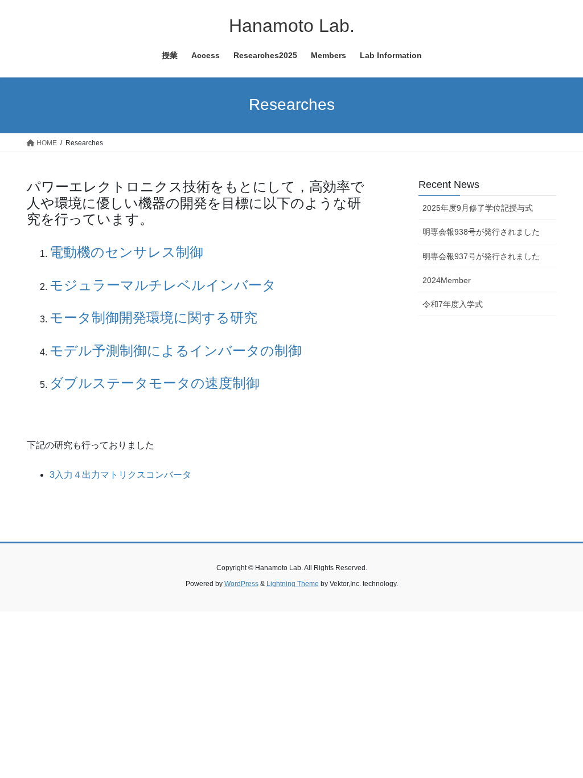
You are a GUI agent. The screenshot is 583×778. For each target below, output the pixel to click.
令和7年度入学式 (452, 304)
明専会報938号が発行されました (481, 231)
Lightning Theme (292, 584)
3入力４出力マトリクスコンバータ (120, 475)
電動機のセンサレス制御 (126, 252)
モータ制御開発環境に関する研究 (153, 317)
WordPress (241, 584)
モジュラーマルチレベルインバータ (163, 285)
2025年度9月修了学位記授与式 (477, 207)
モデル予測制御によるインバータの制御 (176, 350)
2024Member (446, 280)
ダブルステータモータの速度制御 (155, 383)
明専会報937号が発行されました (481, 256)
